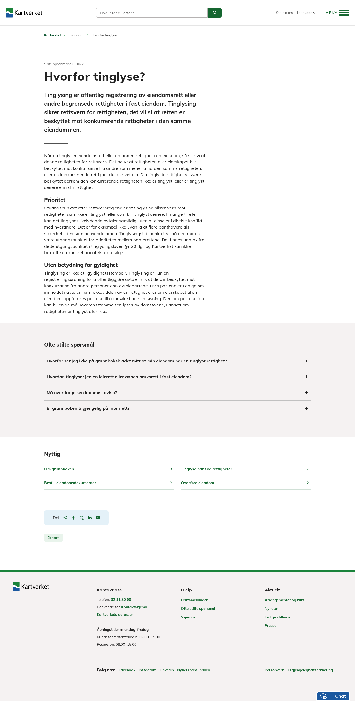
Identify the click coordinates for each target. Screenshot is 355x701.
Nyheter (271, 608)
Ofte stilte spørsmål (198, 608)
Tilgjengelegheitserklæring (310, 670)
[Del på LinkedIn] (90, 518)
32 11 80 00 (121, 599)
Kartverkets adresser (115, 614)
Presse (270, 625)
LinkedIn (167, 670)
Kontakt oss (284, 12)
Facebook (127, 670)
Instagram (147, 670)
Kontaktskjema (134, 607)
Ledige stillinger (278, 617)
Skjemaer (189, 617)
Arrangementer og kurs (285, 600)
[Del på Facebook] (73, 518)
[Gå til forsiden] (24, 12)
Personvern (274, 670)
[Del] (65, 518)
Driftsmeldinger (194, 600)
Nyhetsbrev (187, 670)
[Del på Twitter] (82, 518)
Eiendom (53, 538)
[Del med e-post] (98, 518)
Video (205, 670)
